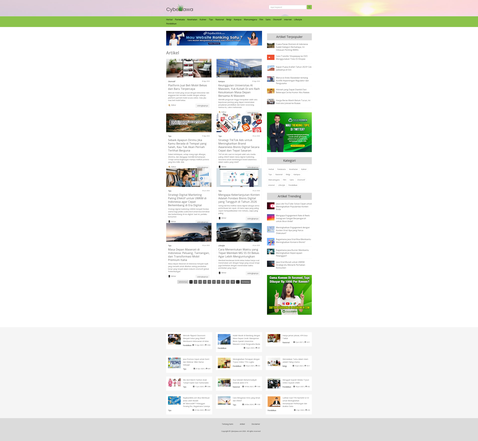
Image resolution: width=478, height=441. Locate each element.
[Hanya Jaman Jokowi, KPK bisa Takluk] (276, 338)
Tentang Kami (227, 424)
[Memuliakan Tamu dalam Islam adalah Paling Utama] (276, 361)
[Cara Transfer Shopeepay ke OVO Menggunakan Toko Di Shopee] (272, 57)
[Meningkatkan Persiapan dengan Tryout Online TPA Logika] (227, 363)
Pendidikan (171, 23)
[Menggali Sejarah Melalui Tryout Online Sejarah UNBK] (276, 383)
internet (288, 19)
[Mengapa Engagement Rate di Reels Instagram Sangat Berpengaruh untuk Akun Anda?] (272, 217)
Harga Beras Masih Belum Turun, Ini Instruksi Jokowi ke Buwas (293, 102)
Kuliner (203, 19)
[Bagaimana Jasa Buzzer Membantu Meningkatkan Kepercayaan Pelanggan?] (272, 251)
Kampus (237, 19)
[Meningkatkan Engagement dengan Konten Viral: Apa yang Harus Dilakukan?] (272, 229)
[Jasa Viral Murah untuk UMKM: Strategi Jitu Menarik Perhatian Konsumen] (272, 263)
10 (233, 282)
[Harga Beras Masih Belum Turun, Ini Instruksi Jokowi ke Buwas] (272, 101)
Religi (228, 19)
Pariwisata (180, 19)
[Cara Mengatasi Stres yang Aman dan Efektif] (227, 400)
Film (261, 19)
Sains (268, 19)
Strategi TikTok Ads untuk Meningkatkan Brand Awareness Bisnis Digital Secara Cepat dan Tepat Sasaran (238, 145)
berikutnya (245, 282)
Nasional (219, 19)
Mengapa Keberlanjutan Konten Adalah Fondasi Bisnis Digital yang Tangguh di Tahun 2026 (239, 198)
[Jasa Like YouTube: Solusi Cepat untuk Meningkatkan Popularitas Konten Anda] (272, 205)
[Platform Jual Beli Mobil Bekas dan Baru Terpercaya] (188, 69)
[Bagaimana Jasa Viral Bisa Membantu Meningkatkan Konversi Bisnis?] (272, 241)
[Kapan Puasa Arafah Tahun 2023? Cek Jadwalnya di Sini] (272, 68)
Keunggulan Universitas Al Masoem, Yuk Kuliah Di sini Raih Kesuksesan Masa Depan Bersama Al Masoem (239, 90)
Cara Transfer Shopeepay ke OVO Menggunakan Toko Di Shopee (292, 57)
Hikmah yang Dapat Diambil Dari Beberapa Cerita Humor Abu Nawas (292, 91)
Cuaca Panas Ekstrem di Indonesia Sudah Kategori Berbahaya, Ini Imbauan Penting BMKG (292, 47)
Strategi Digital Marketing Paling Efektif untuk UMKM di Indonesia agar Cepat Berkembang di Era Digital (187, 200)
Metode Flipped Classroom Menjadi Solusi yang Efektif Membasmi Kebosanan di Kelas (196, 338)
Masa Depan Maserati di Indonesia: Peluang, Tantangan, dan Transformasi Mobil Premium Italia (189, 254)
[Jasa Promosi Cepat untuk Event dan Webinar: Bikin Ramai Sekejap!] (177, 363)
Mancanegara (250, 19)
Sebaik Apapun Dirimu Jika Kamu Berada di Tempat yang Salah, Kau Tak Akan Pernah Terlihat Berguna (187, 145)
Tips (211, 19)
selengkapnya (202, 105)
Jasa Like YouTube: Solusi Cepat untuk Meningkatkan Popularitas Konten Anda (294, 206)
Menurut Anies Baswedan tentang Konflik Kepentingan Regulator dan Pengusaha (292, 80)
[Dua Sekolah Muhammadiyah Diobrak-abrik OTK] (227, 382)
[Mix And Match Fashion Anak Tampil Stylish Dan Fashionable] (177, 382)
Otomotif (277, 19)
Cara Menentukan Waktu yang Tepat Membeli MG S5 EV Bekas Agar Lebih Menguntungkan (238, 252)
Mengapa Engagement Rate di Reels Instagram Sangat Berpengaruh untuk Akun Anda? (293, 218)
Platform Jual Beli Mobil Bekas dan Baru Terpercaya (187, 87)
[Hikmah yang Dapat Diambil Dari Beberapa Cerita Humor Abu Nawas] (272, 90)
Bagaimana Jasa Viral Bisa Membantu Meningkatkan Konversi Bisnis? (293, 241)
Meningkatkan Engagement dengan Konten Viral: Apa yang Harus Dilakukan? (293, 230)
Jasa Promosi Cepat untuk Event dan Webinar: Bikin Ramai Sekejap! (196, 362)
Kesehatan (192, 19)
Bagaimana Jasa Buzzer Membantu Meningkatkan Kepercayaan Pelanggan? (292, 253)
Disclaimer (256, 424)
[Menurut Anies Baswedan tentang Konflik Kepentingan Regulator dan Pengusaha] (272, 78)
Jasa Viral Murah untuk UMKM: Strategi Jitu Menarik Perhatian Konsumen (290, 265)
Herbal (169, 19)
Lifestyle (298, 19)
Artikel (242, 424)
